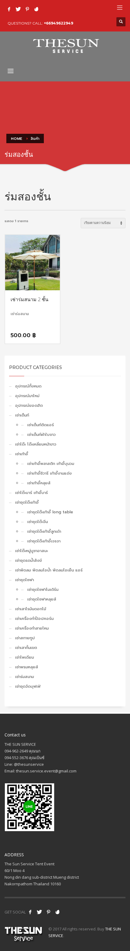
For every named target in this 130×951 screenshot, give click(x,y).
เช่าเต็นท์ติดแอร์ (40, 425)
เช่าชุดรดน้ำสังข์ (28, 560)
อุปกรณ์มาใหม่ (27, 396)
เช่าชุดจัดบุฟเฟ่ (28, 686)
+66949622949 (58, 23)
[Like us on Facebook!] (30, 911)
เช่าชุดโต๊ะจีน (37, 522)
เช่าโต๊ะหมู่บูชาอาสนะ (31, 551)
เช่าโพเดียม (24, 657)
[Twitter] (18, 9)
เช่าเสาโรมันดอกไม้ (30, 609)
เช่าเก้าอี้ (21, 454)
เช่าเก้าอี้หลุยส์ (38, 483)
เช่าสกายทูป (25, 638)
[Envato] (36, 9)
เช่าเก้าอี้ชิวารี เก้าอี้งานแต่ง (49, 473)
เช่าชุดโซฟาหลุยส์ (41, 599)
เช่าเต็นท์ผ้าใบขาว (41, 434)
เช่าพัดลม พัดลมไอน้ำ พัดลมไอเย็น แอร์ (49, 570)
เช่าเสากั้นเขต (26, 647)
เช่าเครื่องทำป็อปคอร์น (34, 618)
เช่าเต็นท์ (22, 415)
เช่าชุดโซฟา (24, 580)
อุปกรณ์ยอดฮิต (29, 405)
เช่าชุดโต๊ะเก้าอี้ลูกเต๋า (44, 531)
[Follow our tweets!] (39, 911)
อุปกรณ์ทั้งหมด (28, 386)
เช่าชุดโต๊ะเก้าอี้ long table (50, 512)
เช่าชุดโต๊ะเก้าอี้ (27, 502)
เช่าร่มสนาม (24, 677)
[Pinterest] (27, 9)
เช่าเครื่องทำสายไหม (32, 628)
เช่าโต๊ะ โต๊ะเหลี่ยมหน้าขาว (35, 444)
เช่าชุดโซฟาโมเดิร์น (42, 589)
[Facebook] (9, 9)
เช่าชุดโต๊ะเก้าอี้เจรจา (43, 541)
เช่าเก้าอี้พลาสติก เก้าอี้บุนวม (50, 463)
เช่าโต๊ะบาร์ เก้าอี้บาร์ (31, 492)
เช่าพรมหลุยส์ (26, 667)
